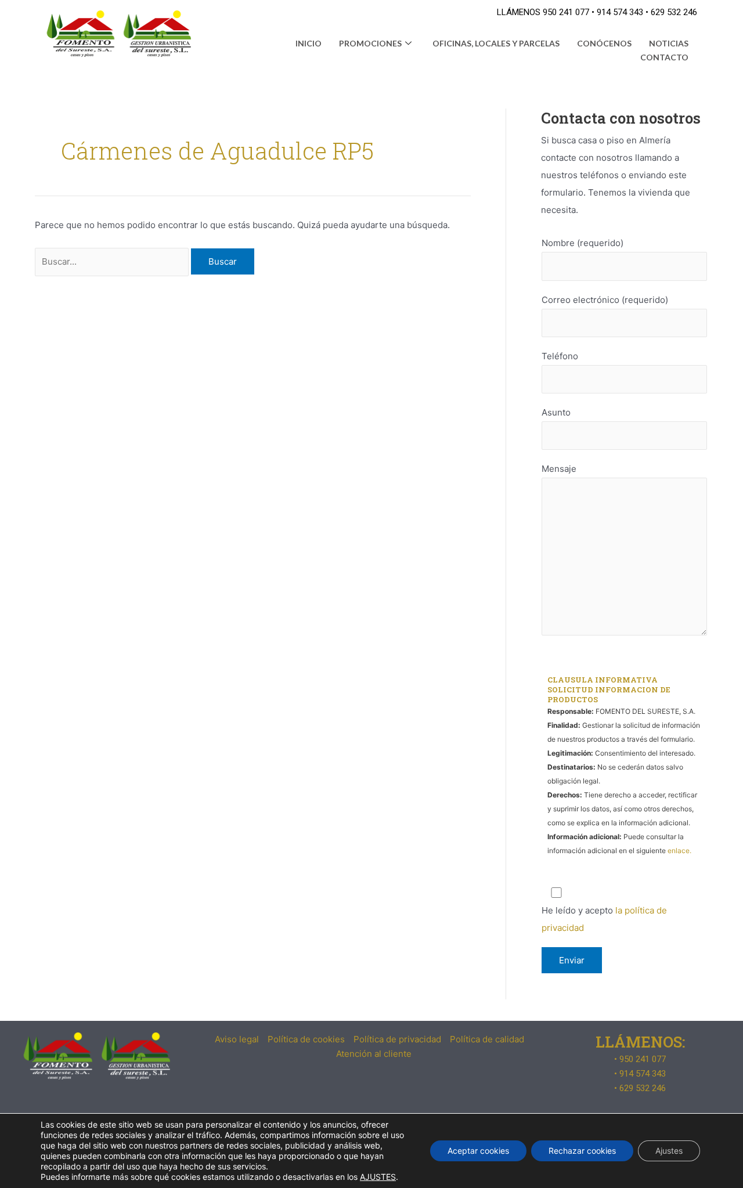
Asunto (556, 412)
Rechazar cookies (582, 1150)
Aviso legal (237, 1039)
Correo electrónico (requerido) (605, 299)
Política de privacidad (397, 1039)
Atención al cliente (374, 1053)
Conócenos (604, 43)
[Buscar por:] (113, 261)
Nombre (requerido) (582, 242)
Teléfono (560, 356)
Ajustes (669, 1150)
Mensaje (559, 468)
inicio (308, 43)
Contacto (664, 57)
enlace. (679, 850)
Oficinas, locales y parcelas (496, 43)
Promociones (370, 43)
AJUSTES (378, 1177)
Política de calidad (487, 1039)
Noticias (668, 43)
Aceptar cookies (478, 1150)
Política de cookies (306, 1039)
